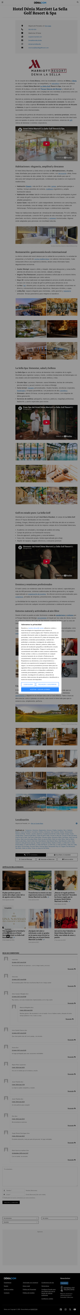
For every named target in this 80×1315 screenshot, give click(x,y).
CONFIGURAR (28, 684)
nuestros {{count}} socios (36, 628)
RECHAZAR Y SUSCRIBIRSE (47, 684)
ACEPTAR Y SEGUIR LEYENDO (40, 689)
